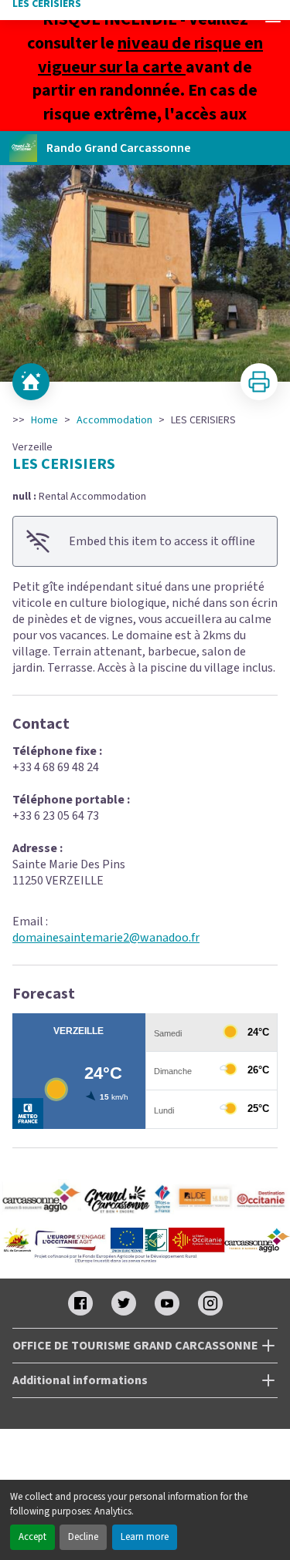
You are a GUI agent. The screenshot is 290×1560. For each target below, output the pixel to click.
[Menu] (273, 17)
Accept (32, 1537)
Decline (83, 1537)
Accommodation (114, 420)
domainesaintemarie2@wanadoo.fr (106, 937)
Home (44, 420)
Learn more (145, 1537)
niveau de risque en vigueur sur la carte (150, 55)
